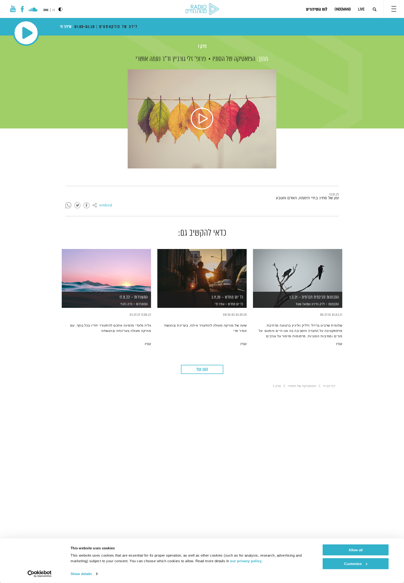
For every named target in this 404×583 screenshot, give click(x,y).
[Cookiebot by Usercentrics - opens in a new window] (39, 573)
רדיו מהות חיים (202, 9)
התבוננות (333, 304)
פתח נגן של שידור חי (26, 33)
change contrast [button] (60, 9)
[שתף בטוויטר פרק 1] (77, 205)
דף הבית (329, 386)
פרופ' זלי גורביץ (189, 59)
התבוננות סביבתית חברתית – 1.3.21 (314, 297)
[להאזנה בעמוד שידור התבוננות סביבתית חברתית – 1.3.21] (297, 270)
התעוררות (142, 304)
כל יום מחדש (235, 304)
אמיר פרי (219, 304)
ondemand (343, 9)
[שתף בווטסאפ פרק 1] (68, 205)
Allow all (356, 550)
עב (53, 10)
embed (105, 205)
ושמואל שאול (303, 304)
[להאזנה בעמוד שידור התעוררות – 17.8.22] (106, 270)
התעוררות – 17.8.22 (133, 297)
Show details (81, 574)
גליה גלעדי (126, 304)
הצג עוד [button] (202, 369)
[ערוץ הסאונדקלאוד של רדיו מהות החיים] (32, 10)
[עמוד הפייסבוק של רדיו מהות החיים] (22, 9)
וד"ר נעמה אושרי (153, 59)
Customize (353, 563)
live (361, 9)
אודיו (339, 344)
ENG (45, 10)
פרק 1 (202, 47)
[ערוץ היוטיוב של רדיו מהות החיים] (13, 8)
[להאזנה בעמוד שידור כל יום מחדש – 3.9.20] (202, 270)
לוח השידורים (316, 9)
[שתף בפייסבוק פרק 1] (86, 205)
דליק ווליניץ (318, 304)
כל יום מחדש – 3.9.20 (227, 297)
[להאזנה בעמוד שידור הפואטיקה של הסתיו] (202, 119)
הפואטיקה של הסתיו (234, 59)
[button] (393, 9)
